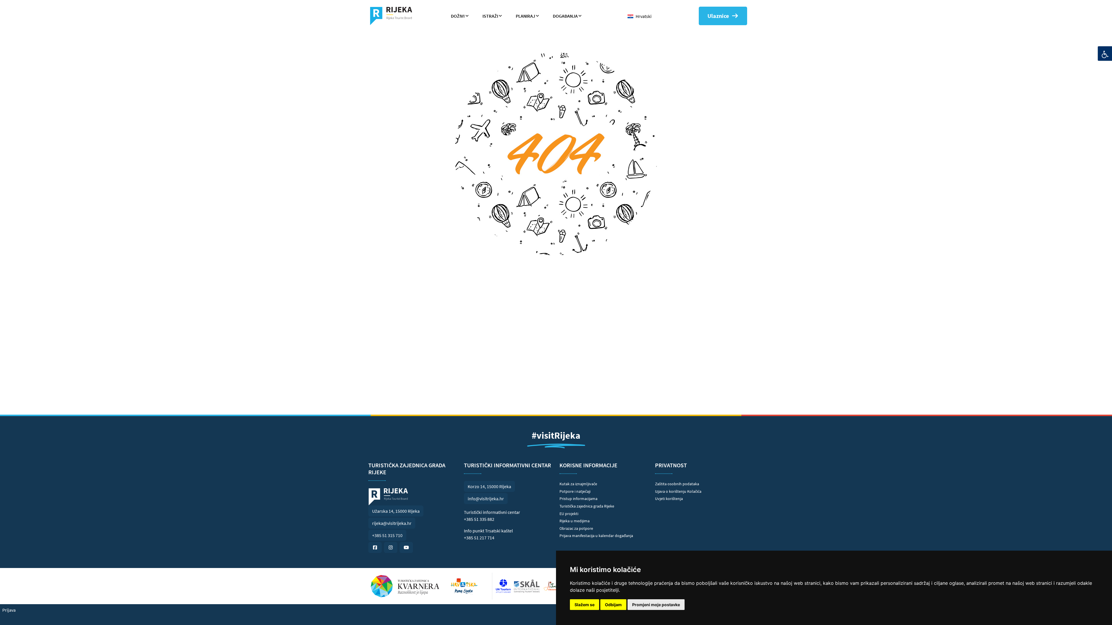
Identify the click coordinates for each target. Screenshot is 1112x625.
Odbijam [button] (613, 604)
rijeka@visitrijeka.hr (391, 523)
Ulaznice (718, 15)
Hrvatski (644, 16)
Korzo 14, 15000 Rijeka (489, 486)
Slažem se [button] (585, 604)
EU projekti (568, 513)
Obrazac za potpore (576, 528)
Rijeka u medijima (574, 520)
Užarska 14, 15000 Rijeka (396, 511)
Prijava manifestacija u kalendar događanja (596, 535)
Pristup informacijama (578, 498)
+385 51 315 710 (387, 535)
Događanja (565, 16)
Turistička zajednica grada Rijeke (586, 506)
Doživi (457, 16)
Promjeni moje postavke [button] (656, 604)
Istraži (490, 16)
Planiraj (525, 16)
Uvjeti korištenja (669, 498)
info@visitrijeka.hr (486, 498)
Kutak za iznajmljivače (578, 483)
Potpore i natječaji (574, 491)
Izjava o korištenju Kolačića (678, 491)
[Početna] (393, 16)
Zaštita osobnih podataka (677, 483)
